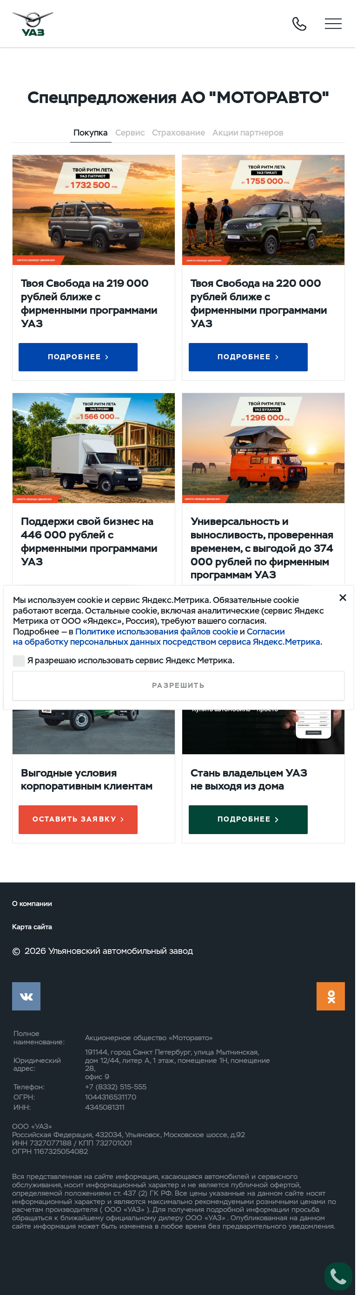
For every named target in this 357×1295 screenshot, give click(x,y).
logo (33, 23)
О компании (32, 904)
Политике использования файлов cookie (156, 631)
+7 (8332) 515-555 (115, 1087)
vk (26, 996)
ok (331, 996)
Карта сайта (32, 927)
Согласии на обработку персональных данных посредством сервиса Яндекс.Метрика (166, 636)
